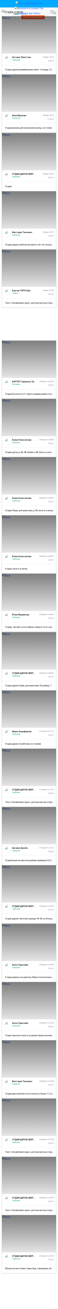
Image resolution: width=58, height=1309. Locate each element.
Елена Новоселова (21, 440)
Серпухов (16, 60)
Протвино (16, 384)
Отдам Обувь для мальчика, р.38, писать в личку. (29, 510)
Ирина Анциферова (22, 731)
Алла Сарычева (20, 965)
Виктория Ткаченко (22, 232)
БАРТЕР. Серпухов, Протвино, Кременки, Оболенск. (24, 381)
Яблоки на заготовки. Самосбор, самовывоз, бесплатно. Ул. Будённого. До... (30, 1268)
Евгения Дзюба (20, 848)
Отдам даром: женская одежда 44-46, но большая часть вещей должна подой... (30, 918)
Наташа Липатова (21, 57)
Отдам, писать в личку (16, 569)
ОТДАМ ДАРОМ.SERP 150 (24, 174)
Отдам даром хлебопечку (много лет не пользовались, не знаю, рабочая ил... (30, 244)
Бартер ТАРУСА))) (21, 290)
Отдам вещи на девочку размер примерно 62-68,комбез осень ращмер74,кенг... (30, 860)
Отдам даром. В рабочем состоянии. (23, 744)
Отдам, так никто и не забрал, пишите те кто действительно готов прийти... (30, 627)
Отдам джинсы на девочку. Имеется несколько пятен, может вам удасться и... (30, 977)
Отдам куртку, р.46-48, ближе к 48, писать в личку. (29, 452)
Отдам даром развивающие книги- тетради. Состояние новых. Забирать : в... (30, 69)
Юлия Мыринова (20, 614)
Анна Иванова (19, 115)
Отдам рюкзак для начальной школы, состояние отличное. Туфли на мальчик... (30, 128)
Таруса (15, 293)
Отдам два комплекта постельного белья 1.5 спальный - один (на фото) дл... (30, 1093)
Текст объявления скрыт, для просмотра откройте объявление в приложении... (30, 303)
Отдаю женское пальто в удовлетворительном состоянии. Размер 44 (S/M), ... (30, 1035)
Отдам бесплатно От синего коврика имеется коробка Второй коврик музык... (30, 394)
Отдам (8, 186)
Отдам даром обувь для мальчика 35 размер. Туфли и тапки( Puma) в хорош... (30, 685)
